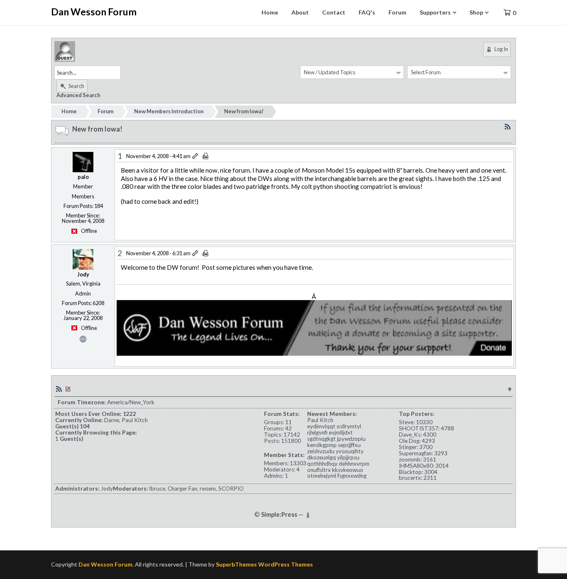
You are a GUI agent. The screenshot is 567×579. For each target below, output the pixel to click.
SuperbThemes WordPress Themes (264, 564)
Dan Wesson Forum (94, 11)
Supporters (435, 12)
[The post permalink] (196, 156)
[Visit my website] (83, 338)
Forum (397, 12)
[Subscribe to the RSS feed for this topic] (507, 126)
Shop (476, 12)
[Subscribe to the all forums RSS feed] (59, 388)
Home (270, 12)
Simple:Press (279, 514)
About (300, 12)
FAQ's (367, 12)
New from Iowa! (244, 111)
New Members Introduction (168, 111)
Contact (333, 12)
